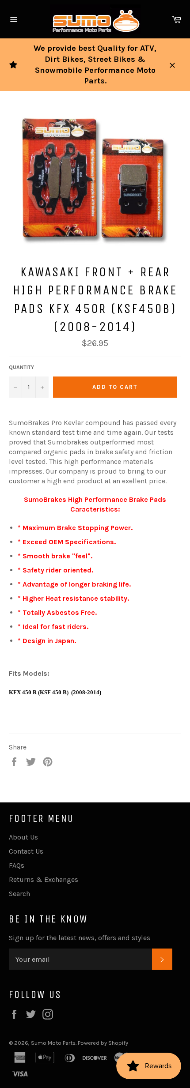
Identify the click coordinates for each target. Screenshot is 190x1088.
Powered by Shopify (103, 1042)
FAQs (16, 865)
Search (19, 893)
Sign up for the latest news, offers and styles (79, 938)
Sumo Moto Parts (53, 1042)
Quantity (21, 367)
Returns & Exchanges (43, 879)
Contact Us (26, 851)
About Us (23, 837)
